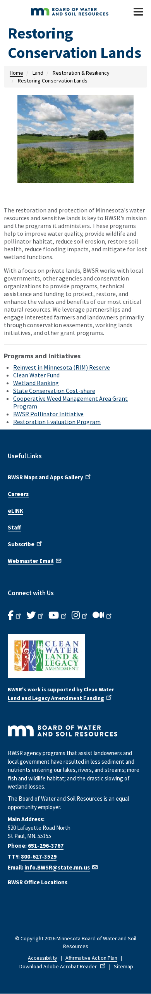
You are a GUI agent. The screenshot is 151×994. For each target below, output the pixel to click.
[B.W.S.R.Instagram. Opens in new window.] (80, 615)
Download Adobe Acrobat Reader (58, 966)
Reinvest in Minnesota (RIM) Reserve (61, 367)
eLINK (15, 510)
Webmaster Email (30, 560)
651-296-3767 (45, 845)
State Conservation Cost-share (54, 390)
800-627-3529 (39, 856)
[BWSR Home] (69, 11)
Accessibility (42, 957)
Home (16, 72)
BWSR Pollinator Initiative (48, 414)
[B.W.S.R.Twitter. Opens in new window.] (35, 615)
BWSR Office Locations (37, 882)
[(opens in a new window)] (75, 656)
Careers (18, 494)
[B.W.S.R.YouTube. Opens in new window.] (58, 615)
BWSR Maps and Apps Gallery (45, 477)
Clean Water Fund (36, 375)
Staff (14, 527)
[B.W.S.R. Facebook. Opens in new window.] (15, 615)
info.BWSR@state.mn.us (57, 867)
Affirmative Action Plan (91, 957)
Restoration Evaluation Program (57, 422)
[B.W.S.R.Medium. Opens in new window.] (103, 615)
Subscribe (21, 544)
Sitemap (123, 966)
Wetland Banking (36, 383)
